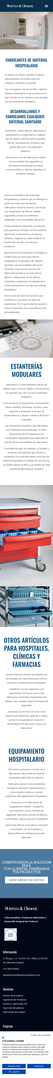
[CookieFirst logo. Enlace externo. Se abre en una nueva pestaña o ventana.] (3, 1037)
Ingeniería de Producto (14, 999)
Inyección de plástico (13, 1007)
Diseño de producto (13, 995)
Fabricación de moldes (14, 1011)
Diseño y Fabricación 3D (15, 1003)
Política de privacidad (41, 1035)
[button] (46, 6)
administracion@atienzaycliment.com (21, 974)
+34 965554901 (11, 968)
